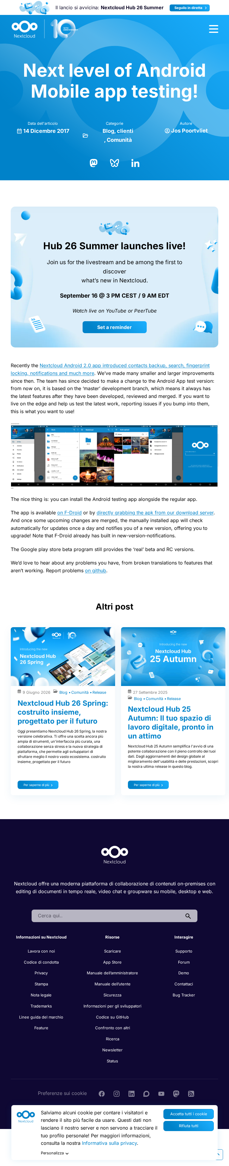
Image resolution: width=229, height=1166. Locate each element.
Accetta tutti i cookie (188, 1114)
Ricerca (112, 1038)
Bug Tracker (184, 995)
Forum (184, 962)
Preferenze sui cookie (62, 1093)
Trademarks (41, 1006)
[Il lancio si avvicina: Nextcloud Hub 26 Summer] (34, 7)
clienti (125, 131)
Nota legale (41, 995)
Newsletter (112, 1049)
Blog (108, 131)
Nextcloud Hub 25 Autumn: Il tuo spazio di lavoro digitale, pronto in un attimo (170, 722)
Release (99, 692)
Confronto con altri (112, 1027)
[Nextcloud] (45, 29)
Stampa (41, 984)
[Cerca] (188, 916)
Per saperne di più (36, 785)
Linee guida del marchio (41, 1017)
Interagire (183, 937)
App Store (112, 962)
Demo (183, 972)
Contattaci (183, 984)
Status (112, 1061)
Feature (41, 1027)
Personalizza (52, 1153)
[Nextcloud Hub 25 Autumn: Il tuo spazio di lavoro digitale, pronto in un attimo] (173, 656)
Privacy (41, 972)
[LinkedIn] (135, 162)
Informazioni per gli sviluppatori (112, 1006)
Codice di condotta (41, 962)
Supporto (183, 951)
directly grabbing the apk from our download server (155, 513)
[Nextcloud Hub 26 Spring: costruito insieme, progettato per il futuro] (63, 656)
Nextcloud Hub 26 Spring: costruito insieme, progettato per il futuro (63, 712)
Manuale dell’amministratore (112, 972)
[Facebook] (102, 1093)
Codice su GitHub (112, 1017)
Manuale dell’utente (113, 984)
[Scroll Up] (217, 1154)
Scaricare (112, 951)
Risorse (112, 937)
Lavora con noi (41, 951)
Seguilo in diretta (188, 8)
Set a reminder (114, 327)
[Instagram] (117, 1093)
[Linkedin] (131, 1093)
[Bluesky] (114, 162)
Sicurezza (112, 995)
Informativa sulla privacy (109, 1143)
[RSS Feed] (191, 1093)
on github (95, 570)
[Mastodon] (94, 162)
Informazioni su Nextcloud (41, 937)
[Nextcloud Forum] (146, 1093)
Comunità (119, 140)
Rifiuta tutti (188, 1126)
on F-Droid (69, 513)
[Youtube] (161, 1093)
